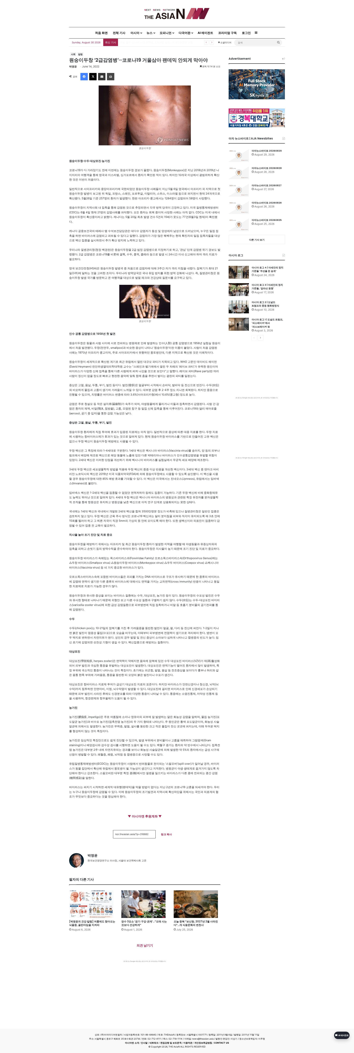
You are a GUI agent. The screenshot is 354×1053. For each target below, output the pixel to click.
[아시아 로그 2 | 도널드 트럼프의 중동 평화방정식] (239, 306)
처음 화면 (101, 33)
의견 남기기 (145, 945)
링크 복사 (166, 834)
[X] (93, 76)
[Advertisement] (144, 990)
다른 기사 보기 (257, 239)
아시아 (135, 33)
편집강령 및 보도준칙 (171, 1042)
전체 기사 (119, 33)
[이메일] (101, 76)
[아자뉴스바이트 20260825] (239, 224)
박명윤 (73, 66)
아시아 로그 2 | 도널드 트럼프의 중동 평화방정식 (265, 304)
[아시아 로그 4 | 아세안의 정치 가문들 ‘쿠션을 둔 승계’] (239, 272)
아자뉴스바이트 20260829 (267, 151)
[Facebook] (84, 76)
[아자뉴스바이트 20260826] (239, 207)
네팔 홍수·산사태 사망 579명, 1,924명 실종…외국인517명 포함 (156, 42)
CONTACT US (221, 1042)
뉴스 (149, 33)
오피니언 (165, 33)
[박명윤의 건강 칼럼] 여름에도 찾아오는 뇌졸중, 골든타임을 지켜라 (92, 923)
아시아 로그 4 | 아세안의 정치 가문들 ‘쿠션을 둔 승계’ (267, 269)
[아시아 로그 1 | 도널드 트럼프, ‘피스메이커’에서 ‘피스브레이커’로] (239, 324)
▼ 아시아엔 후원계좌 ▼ (145, 816)
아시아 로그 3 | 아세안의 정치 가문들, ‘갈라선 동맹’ (267, 286)
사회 (73, 54)
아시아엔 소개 (132, 1042)
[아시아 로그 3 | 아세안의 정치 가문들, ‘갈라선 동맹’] (239, 289)
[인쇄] (110, 76)
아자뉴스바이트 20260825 (267, 220)
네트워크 (154, 1042)
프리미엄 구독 (227, 33)
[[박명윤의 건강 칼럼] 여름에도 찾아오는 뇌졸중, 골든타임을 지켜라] (92, 904)
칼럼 (80, 54)
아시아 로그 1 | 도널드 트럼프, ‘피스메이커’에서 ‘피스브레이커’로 (267, 323)
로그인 (246, 33)
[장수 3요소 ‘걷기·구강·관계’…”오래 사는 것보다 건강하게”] (144, 904)
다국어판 (184, 33)
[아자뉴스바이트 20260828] (239, 172)
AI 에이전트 (205, 33)
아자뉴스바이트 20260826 (267, 202)
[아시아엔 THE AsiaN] (177, 13)
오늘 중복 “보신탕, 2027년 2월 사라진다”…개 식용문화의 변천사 (196, 923)
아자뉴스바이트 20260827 (267, 185)
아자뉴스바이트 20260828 (267, 168)
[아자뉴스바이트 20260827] (239, 190)
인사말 (144, 1042)
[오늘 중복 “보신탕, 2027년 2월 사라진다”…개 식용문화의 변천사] (197, 904)
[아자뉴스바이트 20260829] (239, 155)
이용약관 (187, 1042)
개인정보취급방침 (203, 1042)
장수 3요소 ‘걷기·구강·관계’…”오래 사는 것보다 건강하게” (144, 923)
